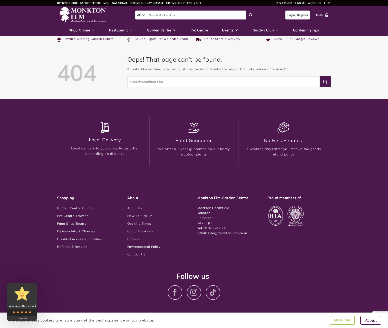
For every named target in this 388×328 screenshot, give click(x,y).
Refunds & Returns (72, 247)
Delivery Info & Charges (76, 231)
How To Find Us (140, 216)
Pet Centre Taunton (72, 216)
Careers (133, 239)
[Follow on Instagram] (329, 3)
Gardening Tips (306, 30)
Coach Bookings (140, 231)
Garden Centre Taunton (76, 208)
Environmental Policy (144, 247)
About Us (134, 208)
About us (314, 2)
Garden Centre (159, 30)
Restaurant (118, 30)
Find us (300, 2)
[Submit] (250, 15)
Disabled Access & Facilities (79, 239)
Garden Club (263, 30)
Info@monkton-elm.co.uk (228, 233)
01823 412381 (284, 2)
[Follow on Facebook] (325, 3)
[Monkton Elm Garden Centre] (92, 15)
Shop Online (79, 30)
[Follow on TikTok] (213, 292)
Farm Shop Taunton (72, 224)
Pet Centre (199, 30)
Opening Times (139, 224)
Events (228, 30)
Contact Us (136, 254)
